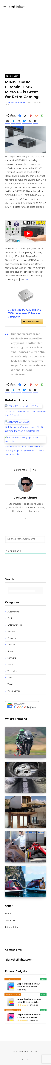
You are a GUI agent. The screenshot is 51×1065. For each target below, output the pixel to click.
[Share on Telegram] (13, 121)
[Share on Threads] (35, 121)
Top (26, 1059)
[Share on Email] (7, 121)
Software (11, 658)
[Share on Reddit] (36, 115)
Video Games (13, 691)
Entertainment (14, 625)
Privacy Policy (11, 927)
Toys (9, 677)
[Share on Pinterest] (30, 115)
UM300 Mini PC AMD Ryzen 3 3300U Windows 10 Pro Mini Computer (24, 313)
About (8, 914)
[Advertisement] (25, 40)
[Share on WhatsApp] (42, 115)
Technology (12, 76)
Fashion (11, 631)
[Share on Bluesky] (24, 121)
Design (10, 618)
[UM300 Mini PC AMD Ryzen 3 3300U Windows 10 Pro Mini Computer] (25, 295)
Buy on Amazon (33, 321)
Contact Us (10, 920)
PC (34, 470)
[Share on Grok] (18, 121)
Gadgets (11, 638)
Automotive (13, 612)
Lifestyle (11, 644)
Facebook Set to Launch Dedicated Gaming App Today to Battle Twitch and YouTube (24, 450)
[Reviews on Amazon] (22, 1005)
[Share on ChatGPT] (29, 121)
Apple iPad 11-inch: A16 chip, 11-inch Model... (29, 985)
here (27, 279)
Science (11, 651)
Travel (10, 684)
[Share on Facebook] (19, 115)
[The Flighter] (18, 7)
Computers (20, 470)
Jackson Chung (17, 102)
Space (10, 664)
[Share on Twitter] (25, 115)
